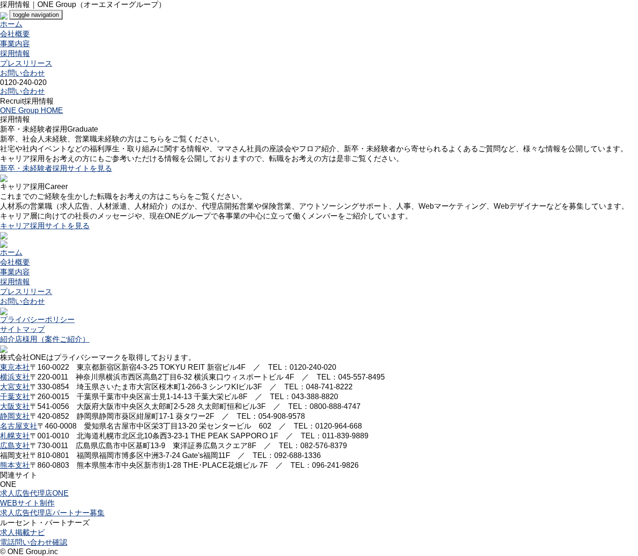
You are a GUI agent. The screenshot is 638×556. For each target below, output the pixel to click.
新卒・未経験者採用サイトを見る (56, 168)
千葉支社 (15, 397)
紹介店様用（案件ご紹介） (45, 339)
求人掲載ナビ (22, 532)
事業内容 (15, 44)
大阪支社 (15, 406)
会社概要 (15, 34)
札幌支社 (15, 436)
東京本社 (15, 367)
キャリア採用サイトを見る (45, 226)
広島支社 (15, 446)
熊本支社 (15, 465)
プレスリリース (26, 63)
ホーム (11, 24)
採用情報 (15, 53)
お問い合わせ (22, 73)
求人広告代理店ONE (34, 493)
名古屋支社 (18, 426)
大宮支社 (15, 387)
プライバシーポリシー (37, 320)
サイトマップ (22, 329)
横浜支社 (15, 377)
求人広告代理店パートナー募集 (52, 513)
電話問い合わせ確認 (33, 542)
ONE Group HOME (31, 110)
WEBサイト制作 (27, 503)
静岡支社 (15, 416)
